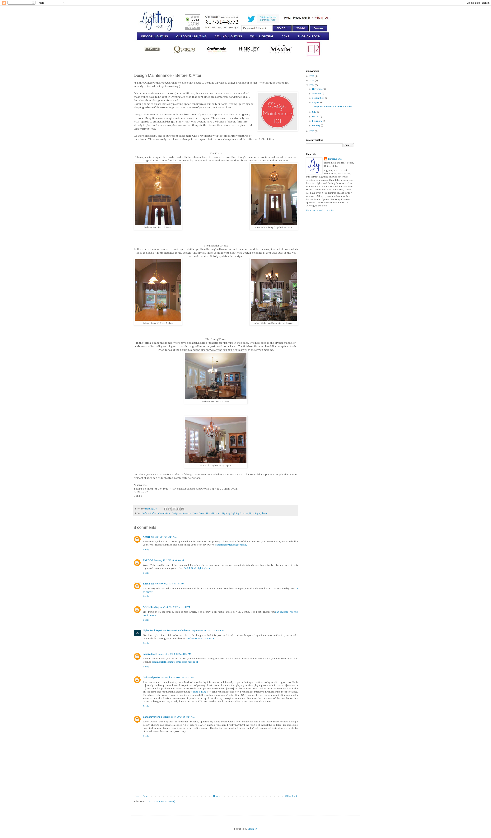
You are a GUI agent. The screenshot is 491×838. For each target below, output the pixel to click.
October (317, 93)
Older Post (291, 795)
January (316, 125)
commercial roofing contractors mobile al (175, 661)
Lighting (226, 513)
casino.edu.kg (198, 691)
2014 (312, 85)
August (316, 102)
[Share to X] (174, 509)
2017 (312, 76)
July (314, 111)
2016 (312, 80)
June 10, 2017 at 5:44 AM (163, 536)
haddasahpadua (151, 677)
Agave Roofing (151, 606)
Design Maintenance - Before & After (332, 106)
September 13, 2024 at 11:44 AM (177, 716)
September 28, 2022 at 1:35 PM (174, 653)
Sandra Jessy (150, 653)
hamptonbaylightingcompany (231, 544)
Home (216, 795)
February (317, 120)
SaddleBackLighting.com (197, 568)
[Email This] (165, 509)
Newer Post (141, 795)
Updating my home (258, 513)
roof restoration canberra (200, 638)
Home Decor (199, 513)
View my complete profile (320, 210)
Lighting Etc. (335, 158)
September (318, 97)
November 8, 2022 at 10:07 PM (177, 677)
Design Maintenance (181, 513)
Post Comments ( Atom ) (161, 801)
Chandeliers (164, 513)
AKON (146, 536)
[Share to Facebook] (178, 509)
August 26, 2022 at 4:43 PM (175, 606)
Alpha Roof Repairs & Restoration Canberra (166, 630)
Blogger (252, 828)
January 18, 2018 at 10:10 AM (169, 560)
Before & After (150, 513)
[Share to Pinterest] (182, 509)
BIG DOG (148, 560)
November (318, 88)
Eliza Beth (148, 583)
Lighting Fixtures (239, 513)
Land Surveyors (151, 716)
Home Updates (213, 513)
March (316, 116)
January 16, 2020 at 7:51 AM (169, 583)
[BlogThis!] (170, 509)
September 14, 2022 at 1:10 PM (207, 630)
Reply (146, 549)
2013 (312, 131)
